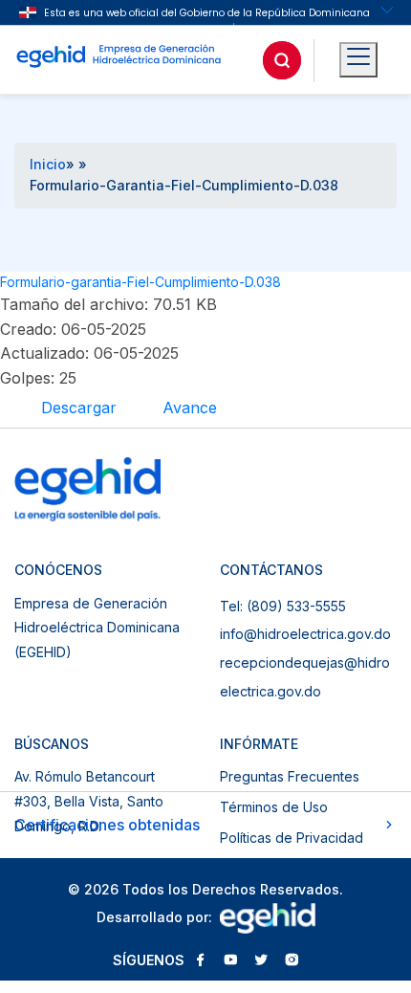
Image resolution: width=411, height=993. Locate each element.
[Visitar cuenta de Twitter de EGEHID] (261, 961)
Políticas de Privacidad (291, 837)
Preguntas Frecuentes (289, 776)
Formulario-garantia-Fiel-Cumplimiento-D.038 (140, 282)
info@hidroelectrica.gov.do (305, 634)
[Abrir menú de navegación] (358, 60)
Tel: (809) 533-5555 (283, 606)
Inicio (48, 164)
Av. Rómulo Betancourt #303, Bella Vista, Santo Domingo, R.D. (88, 800)
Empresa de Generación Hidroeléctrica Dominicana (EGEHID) (97, 627)
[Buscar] (282, 60)
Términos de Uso (274, 807)
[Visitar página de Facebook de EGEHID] (199, 961)
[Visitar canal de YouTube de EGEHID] (230, 961)
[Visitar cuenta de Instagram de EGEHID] (291, 961)
